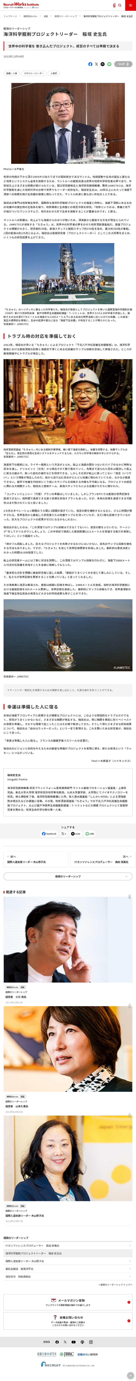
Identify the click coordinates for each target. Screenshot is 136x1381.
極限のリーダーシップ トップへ (116, 1284)
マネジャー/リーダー (34, 73)
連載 (46, 16)
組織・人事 (11, 73)
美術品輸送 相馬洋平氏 (19, 1269)
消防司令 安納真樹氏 (18, 1276)
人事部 (53, 73)
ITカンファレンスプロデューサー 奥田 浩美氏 (101, 859)
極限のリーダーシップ (66, 16)
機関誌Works (30, 16)
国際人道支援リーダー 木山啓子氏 (26, 859)
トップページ (10, 16)
